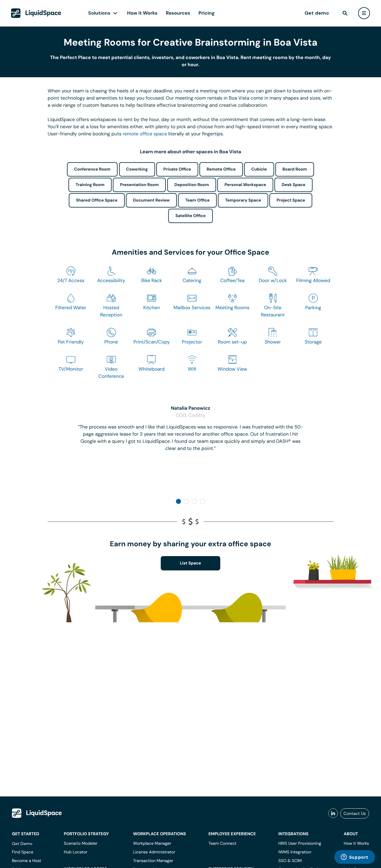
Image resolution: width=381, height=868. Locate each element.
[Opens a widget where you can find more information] (354, 857)
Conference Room (92, 169)
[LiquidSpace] (37, 813)
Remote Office (221, 169)
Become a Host (26, 861)
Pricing (207, 13)
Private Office (177, 169)
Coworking (137, 169)
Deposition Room (191, 185)
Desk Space (293, 185)
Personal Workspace (245, 185)
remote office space (145, 134)
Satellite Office (190, 216)
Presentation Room (139, 185)
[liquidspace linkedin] (333, 813)
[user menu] (364, 13)
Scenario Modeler (80, 843)
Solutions (99, 13)
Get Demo (22, 843)
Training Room (90, 185)
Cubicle (259, 169)
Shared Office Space (97, 200)
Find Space (22, 852)
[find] (345, 13)
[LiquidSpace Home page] (36, 13)
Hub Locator (76, 852)
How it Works (142, 13)
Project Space (291, 200)
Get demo (317, 13)
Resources (178, 13)
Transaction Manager (153, 861)
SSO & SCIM (290, 861)
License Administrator (154, 852)
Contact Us (354, 813)
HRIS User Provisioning (299, 843)
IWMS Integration (294, 852)
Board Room (294, 169)
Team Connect (223, 843)
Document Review (151, 200)
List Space (190, 563)
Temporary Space (243, 200)
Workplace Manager (152, 843)
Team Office (197, 200)
